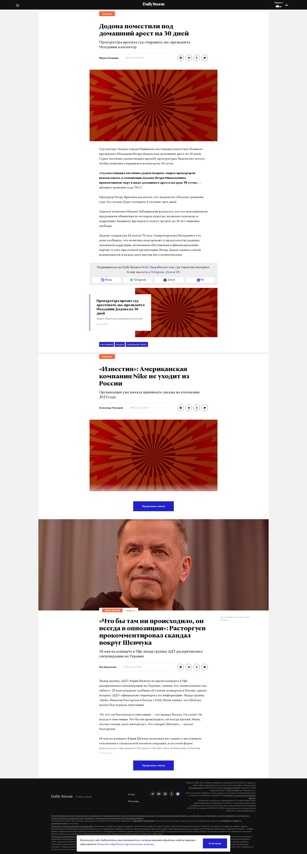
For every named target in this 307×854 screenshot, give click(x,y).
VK (178, 272)
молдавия (106, 344)
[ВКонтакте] (165, 794)
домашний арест (136, 344)
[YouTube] (159, 794)
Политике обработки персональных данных (125, 844)
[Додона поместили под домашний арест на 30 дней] (180, 58)
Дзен (168, 272)
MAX (145, 267)
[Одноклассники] (171, 794)
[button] (17, 6)
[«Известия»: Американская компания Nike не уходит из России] (180, 408)
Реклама (133, 801)
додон (119, 344)
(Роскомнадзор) (196, 788)
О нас (131, 794)
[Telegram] (152, 794)
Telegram (157, 272)
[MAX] (178, 794)
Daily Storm (153, 4)
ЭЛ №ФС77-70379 (232, 788)
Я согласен (215, 843)
